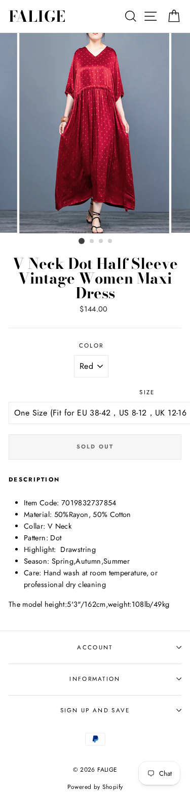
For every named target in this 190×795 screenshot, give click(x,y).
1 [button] (82, 241)
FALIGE (37, 16)
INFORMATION (94, 679)
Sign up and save (95, 710)
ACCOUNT (94, 647)
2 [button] (92, 241)
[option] (95, 133)
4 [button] (110, 241)
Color (91, 345)
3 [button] (101, 241)
